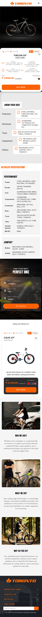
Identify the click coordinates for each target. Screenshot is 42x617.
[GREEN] (33, 384)
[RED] (28, 384)
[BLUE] (31, 384)
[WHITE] (37, 79)
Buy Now (21, 87)
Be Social (9, 599)
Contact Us (10, 594)
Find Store (9, 604)
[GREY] (39, 79)
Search (22, 306)
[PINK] (35, 384)
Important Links (12, 589)
